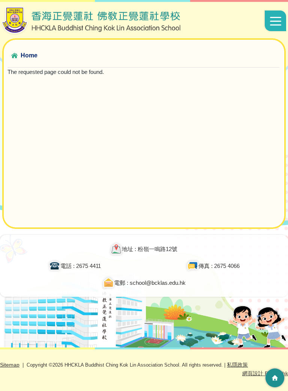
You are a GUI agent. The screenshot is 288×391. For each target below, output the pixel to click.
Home (29, 55)
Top (275, 355)
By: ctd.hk (265, 373)
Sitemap (10, 365)
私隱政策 (237, 365)
